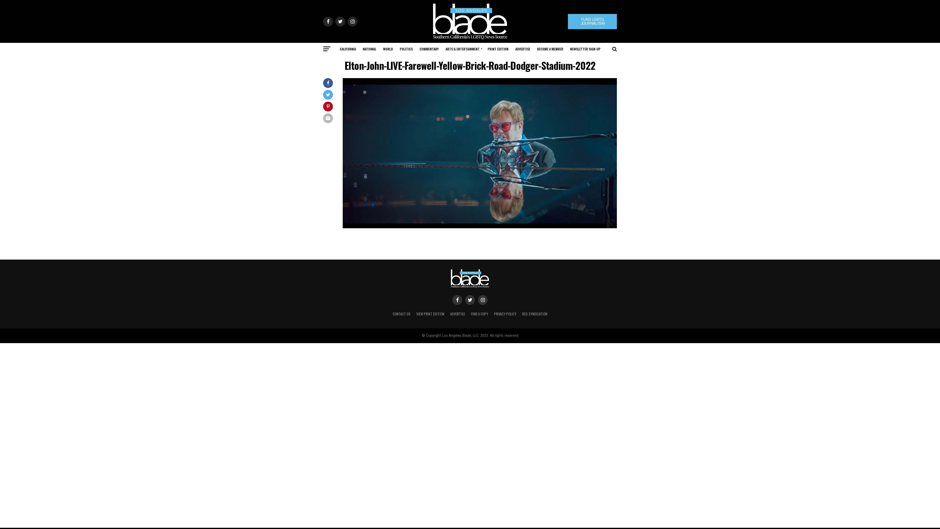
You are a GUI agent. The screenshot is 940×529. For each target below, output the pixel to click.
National (369, 48)
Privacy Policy (505, 313)
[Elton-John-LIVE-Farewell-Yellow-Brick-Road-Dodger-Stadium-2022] (480, 227)
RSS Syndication (534, 313)
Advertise (522, 48)
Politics (406, 48)
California (348, 48)
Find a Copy (479, 313)
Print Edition (498, 48)
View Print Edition (430, 313)
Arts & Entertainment (463, 48)
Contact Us (402, 313)
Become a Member (550, 48)
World (388, 48)
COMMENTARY (429, 48)
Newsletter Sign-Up (585, 48)
